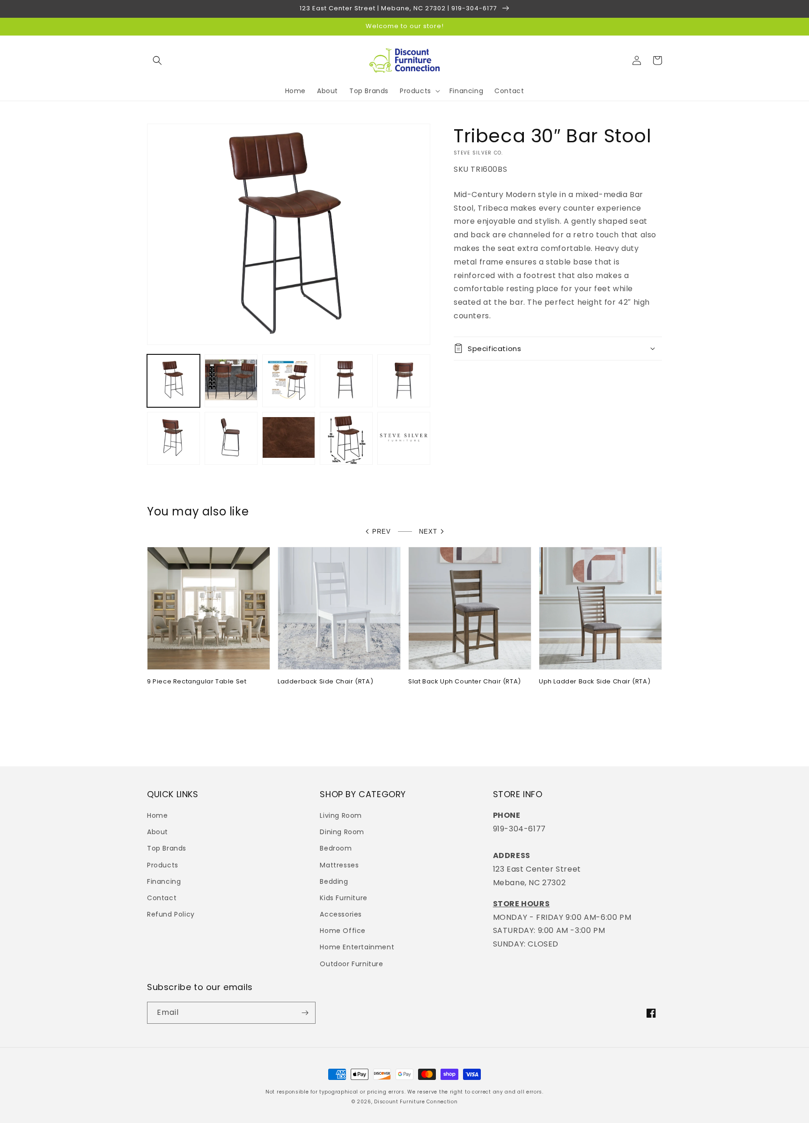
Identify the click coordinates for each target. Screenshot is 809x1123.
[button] (157, 60)
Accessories (341, 914)
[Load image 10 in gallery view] (403, 438)
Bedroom (336, 848)
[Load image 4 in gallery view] (346, 380)
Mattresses (339, 865)
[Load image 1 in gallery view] (173, 380)
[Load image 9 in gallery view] (346, 438)
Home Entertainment (357, 947)
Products (162, 865)
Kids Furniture (343, 898)
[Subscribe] (304, 1013)
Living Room (341, 815)
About (157, 832)
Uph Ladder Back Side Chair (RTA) (594, 682)
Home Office (343, 930)
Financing (164, 881)
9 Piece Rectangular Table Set (196, 682)
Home (157, 815)
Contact (162, 898)
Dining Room (342, 832)
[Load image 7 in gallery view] (231, 438)
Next (428, 531)
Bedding (334, 881)
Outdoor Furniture (351, 964)
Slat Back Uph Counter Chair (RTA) (464, 682)
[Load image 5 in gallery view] (403, 380)
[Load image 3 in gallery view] (288, 380)
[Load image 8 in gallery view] (288, 438)
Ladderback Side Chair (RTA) (325, 682)
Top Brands (166, 848)
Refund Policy (171, 914)
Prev (381, 531)
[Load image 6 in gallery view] (173, 438)
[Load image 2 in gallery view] (231, 380)
